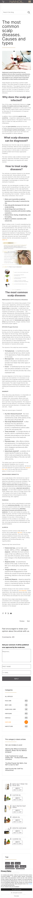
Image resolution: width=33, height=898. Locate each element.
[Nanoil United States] (17, 1)
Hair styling (16, 726)
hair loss (20, 532)
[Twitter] (8, 613)
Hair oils (16, 718)
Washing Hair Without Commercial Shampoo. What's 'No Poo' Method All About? (16, 750)
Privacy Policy (6, 871)
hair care (17, 863)
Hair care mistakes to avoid (13, 745)
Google (30, 883)
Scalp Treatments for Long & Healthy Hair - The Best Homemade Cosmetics (16, 757)
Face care (16, 700)
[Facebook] (3, 613)
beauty (7, 863)
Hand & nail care (16, 709)
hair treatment (9, 866)
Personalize (16, 895)
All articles (9, 696)
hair (12, 863)
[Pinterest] (6, 613)
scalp (16, 866)
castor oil (4, 239)
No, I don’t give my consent (16, 892)
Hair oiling (16, 713)
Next (28, 621)
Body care (16, 705)
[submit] (29, 12)
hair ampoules (23, 590)
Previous (22, 621)
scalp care (23, 866)
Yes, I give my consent (16, 889)
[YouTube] (11, 613)
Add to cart (17, 790)
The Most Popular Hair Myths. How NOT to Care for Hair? (16, 764)
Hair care (16, 722)
